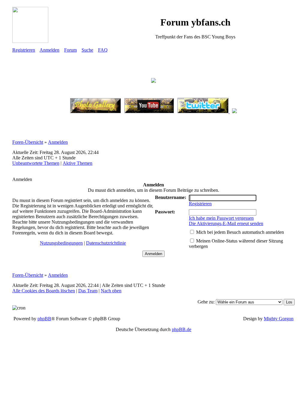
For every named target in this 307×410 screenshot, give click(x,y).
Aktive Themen (77, 163)
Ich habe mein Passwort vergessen (221, 218)
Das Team (87, 290)
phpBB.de (181, 329)
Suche (87, 50)
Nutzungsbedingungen (61, 243)
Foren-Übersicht (27, 142)
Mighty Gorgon (279, 318)
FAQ (103, 50)
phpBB (44, 318)
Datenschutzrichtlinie (106, 243)
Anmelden (49, 50)
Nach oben (111, 290)
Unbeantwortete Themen (35, 163)
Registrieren (23, 50)
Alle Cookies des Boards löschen (43, 290)
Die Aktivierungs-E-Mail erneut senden (226, 223)
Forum (70, 50)
